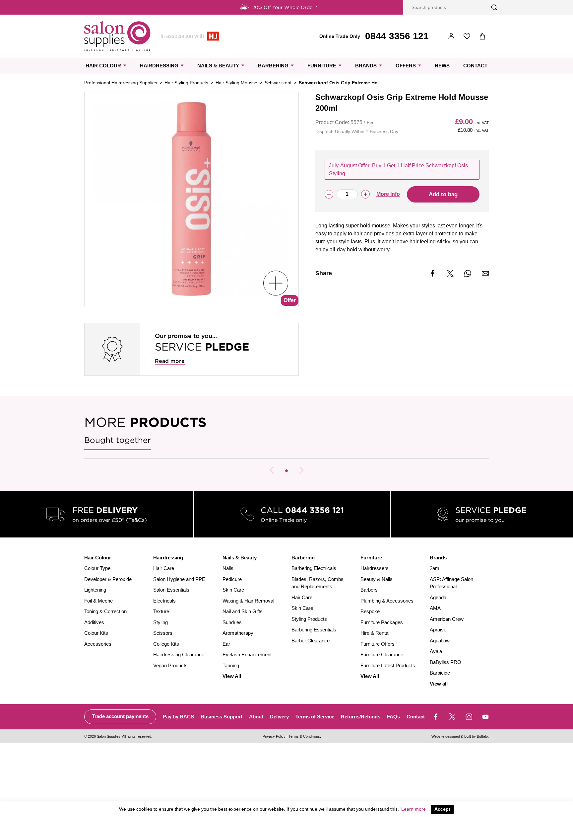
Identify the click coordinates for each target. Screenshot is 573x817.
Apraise (438, 629)
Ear (226, 644)
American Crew (447, 619)
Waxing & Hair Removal (248, 601)
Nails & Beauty (218, 65)
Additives (94, 622)
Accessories (97, 644)
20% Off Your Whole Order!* (285, 7)
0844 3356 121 (397, 36)
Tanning (231, 665)
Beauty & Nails (376, 579)
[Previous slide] (271, 470)
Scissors (162, 633)
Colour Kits (96, 633)
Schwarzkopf (278, 82)
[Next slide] (301, 470)
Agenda (438, 597)
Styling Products (309, 619)
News (442, 65)
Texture (161, 611)
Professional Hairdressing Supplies (120, 82)
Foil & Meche (98, 601)
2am (434, 568)
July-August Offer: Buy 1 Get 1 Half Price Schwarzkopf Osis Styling (398, 169)
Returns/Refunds (360, 716)
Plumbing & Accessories (387, 601)
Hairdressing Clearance (178, 654)
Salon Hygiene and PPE (179, 579)
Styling (160, 622)
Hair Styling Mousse (236, 82)
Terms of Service (314, 716)
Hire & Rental (374, 633)
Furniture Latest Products (387, 665)
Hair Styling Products (186, 82)
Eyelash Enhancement (247, 654)
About (256, 716)
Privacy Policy (274, 736)
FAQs (393, 716)
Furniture (321, 65)
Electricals (164, 601)
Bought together (117, 440)
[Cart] (483, 36)
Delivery (279, 716)
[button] (286, 470)
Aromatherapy (238, 633)
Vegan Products (170, 665)
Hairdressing (159, 65)
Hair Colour (103, 65)
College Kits (166, 644)
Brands (366, 65)
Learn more (413, 809)
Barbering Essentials (313, 629)
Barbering (273, 65)
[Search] (494, 7)
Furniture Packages (381, 622)
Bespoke (370, 611)
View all (439, 684)
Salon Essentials (171, 590)
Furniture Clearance (381, 654)
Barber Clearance (310, 640)
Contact (475, 65)
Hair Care (163, 568)
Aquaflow (440, 640)
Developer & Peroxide (108, 579)
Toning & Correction (105, 611)
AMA (435, 608)
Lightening (95, 590)
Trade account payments (120, 716)
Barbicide (440, 673)
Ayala (436, 651)
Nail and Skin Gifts (243, 611)
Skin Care (233, 590)
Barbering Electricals (313, 568)
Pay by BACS (178, 716)
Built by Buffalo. (476, 736)
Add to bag (443, 194)
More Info (388, 194)
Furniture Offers (377, 644)
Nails (228, 568)
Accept (442, 809)
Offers (406, 65)
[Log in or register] (451, 36)
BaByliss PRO (445, 662)
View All (232, 676)
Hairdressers (374, 568)
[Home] (117, 36)
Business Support (221, 716)
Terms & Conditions (304, 736)
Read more (170, 361)
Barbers (369, 590)
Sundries (232, 622)
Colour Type (97, 568)
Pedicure (232, 579)
